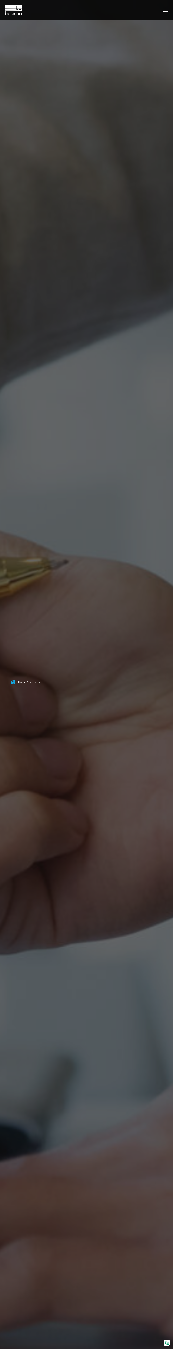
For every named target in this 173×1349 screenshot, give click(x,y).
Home (22, 682)
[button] (167, 1343)
